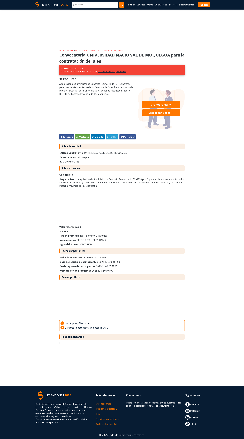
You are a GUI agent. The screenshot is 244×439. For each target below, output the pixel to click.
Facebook (194, 404)
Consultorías (161, 4)
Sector (172, 4)
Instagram (195, 410)
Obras (150, 4)
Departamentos (187, 4)
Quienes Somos (103, 403)
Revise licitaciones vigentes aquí (112, 71)
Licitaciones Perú (66, 50)
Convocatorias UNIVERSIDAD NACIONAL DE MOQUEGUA (99, 50)
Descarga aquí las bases (77, 323)
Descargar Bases (159, 113)
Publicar (204, 4)
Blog (98, 414)
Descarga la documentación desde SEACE (86, 327)
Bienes (131, 4)
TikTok (193, 423)
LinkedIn (194, 417)
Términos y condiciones (107, 419)
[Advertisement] (122, 28)
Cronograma (159, 104)
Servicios (141, 4)
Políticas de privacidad (106, 424)
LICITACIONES (54, 5)
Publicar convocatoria (106, 408)
